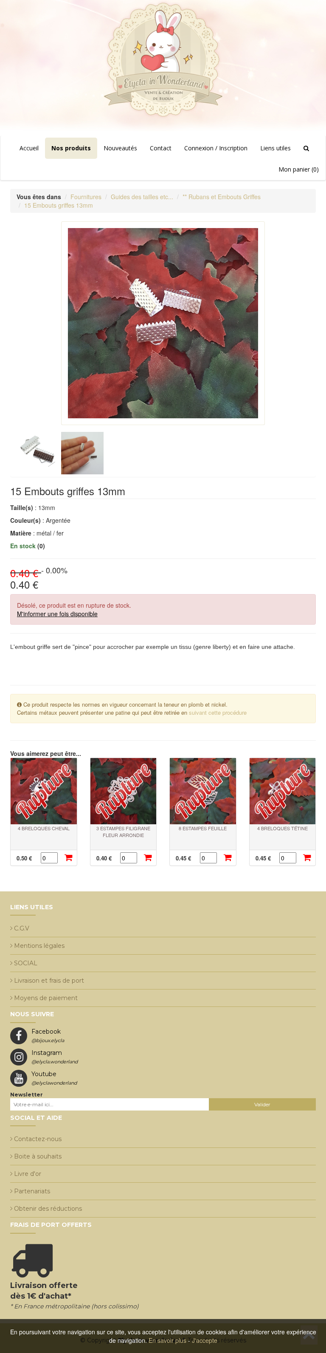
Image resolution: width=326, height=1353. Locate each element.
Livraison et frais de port (49, 980)
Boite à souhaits (38, 1156)
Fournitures (85, 196)
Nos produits (71, 148)
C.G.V (21, 928)
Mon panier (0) (298, 169)
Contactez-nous (38, 1139)
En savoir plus (167, 1340)
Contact (160, 148)
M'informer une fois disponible (57, 613)
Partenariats (32, 1191)
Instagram (54, 1057)
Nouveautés (120, 148)
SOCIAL (25, 963)
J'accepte (204, 1340)
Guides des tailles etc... (142, 196)
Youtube (54, 1078)
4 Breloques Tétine (282, 828)
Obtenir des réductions (48, 1208)
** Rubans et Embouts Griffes (222, 196)
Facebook (47, 1035)
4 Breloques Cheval (44, 828)
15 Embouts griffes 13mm (58, 205)
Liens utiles (275, 148)
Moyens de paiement (46, 998)
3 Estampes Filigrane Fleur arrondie (123, 831)
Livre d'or (27, 1174)
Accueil (29, 148)
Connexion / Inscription (215, 148)
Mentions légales (39, 946)
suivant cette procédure (218, 712)
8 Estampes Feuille (203, 828)
